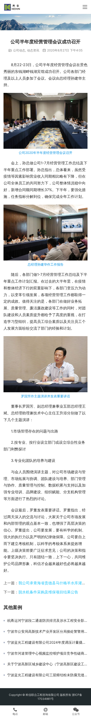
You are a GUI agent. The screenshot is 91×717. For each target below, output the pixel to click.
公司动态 (19, 50)
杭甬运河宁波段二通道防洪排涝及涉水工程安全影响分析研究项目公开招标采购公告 (47, 621)
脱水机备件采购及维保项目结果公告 (48, 592)
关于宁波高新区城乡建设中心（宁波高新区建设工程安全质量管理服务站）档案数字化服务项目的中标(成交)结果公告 (47, 664)
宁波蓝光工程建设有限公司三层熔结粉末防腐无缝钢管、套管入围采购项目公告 (47, 675)
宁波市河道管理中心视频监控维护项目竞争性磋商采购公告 (47, 653)
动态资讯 (33, 50)
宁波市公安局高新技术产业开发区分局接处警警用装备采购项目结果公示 (47, 631)
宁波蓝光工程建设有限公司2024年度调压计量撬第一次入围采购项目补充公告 (47, 642)
